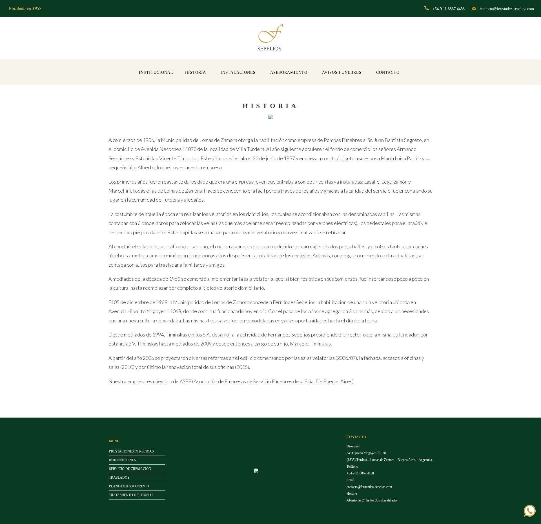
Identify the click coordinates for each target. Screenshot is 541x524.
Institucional (156, 72)
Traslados (119, 478)
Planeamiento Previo (129, 486)
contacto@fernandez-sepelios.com (507, 9)
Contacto (388, 72)
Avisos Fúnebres (342, 72)
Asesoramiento (288, 72)
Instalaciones (238, 72)
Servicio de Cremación (130, 469)
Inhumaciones (122, 460)
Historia (195, 72)
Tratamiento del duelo (131, 495)
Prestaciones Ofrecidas (131, 451)
